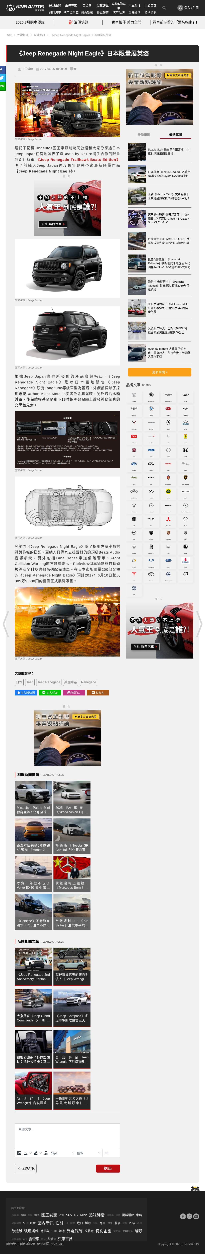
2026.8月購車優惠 (30, 22)
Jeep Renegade (48, 682)
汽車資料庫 (70, 12)
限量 (33, 1223)
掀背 (43, 1239)
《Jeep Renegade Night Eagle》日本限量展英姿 (80, 35)
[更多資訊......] (106, 1153)
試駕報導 (103, 5)
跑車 (102, 1223)
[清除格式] (46, 1153)
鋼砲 (62, 1231)
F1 (66, 1223)
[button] (28, 1153)
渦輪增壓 (16, 1223)
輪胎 (23, 1214)
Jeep (29, 682)
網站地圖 (43, 1244)
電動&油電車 (119, 6)
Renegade (88, 682)
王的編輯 (27, 68)
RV (76, 1215)
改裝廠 (88, 1231)
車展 (139, 1215)
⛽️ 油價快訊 (78, 22)
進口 (80, 1223)
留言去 (99, 692)
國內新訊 (87, 12)
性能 (59, 1223)
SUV (69, 1215)
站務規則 (57, 1244)
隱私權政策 (27, 1244)
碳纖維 (17, 1231)
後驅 (125, 1223)
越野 (88, 1223)
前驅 (118, 1223)
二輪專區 (151, 5)
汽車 (95, 1223)
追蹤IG (75, 692)
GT (25, 1239)
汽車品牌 (119, 12)
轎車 (110, 1222)
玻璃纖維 (31, 1231)
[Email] (196, 1216)
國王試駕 (49, 1215)
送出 (108, 1169)
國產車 (110, 1215)
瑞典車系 (16, 1239)
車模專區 (71, 5)
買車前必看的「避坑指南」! (175, 22)
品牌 (139, 1223)
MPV (83, 1215)
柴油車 (51, 1239)
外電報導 (103, 12)
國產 (72, 1223)
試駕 (118, 1215)
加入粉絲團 (28, 692)
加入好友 (52, 692)
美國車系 (70, 682)
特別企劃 (151, 12)
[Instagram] (189, 1216)
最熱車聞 (175, 134)
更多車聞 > (160, 372)
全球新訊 (39, 35)
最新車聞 (55, 5)
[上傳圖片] (19, 1153)
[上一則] (6, 624)
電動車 (117, 1231)
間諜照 (86, 5)
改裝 (61, 1214)
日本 (19, 682)
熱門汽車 (55, 12)
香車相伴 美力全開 (126, 22)
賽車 (30, 1215)
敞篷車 (15, 1215)
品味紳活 (135, 12)
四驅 (132, 1223)
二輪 (54, 1230)
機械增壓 (128, 1215)
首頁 (9, 35)
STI (25, 1223)
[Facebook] (183, 1216)
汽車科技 (135, 5)
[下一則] (199, 624)
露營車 (34, 1239)
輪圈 (36, 1214)
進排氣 (45, 1231)
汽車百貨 (65, 1239)
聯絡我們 (12, 1244)
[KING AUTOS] (25, 8)
